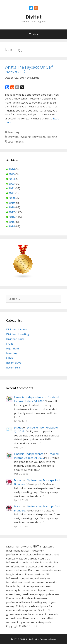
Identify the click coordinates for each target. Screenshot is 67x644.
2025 (12, 174)
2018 (12, 207)
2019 (12, 202)
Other (9, 358)
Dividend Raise (15, 339)
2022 (12, 188)
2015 (12, 221)
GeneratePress (48, 639)
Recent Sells (13, 367)
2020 (12, 198)
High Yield (12, 348)
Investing (13, 132)
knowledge (38, 136)
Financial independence (28, 397)
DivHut (34, 17)
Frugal (10, 343)
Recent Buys (13, 362)
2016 (12, 217)
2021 (12, 193)
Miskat (18, 480)
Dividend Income (16, 329)
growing (13, 136)
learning (52, 136)
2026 (12, 169)
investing (25, 136)
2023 (12, 183)
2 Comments (16, 141)
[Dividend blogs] (23, 277)
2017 (12, 212)
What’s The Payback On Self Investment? (29, 69)
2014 (12, 226)
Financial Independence (28, 454)
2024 (12, 179)
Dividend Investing (17, 334)
